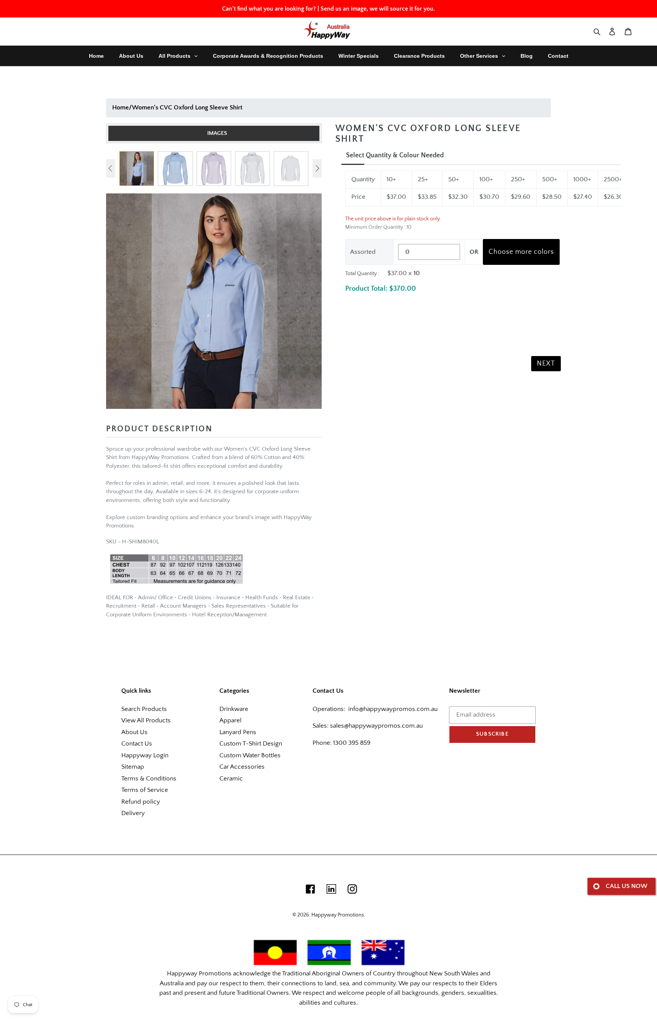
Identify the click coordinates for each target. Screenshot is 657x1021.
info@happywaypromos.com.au (393, 709)
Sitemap (132, 766)
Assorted (363, 252)
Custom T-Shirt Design (250, 743)
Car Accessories (242, 766)
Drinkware (233, 709)
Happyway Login (144, 755)
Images (217, 133)
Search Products (144, 709)
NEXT (546, 363)
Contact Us (136, 743)
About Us (134, 732)
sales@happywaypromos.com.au (376, 725)
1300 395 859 (351, 742)
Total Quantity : (362, 274)
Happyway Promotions (337, 915)
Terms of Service (144, 790)
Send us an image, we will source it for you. (378, 8)
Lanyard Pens (237, 732)
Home (120, 107)
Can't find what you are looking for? (269, 8)
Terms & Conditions (148, 778)
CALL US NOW (626, 886)
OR (474, 252)
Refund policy (140, 801)
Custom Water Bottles (250, 755)
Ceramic (231, 778)
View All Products (146, 720)
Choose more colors (521, 252)
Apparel (230, 720)
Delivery (133, 813)
